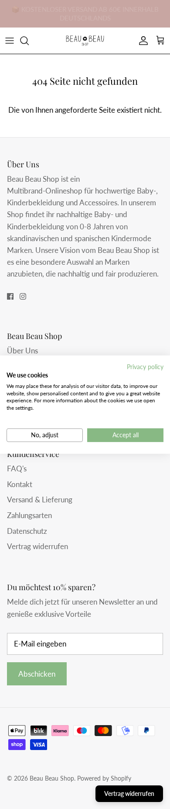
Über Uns (22, 350)
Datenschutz (27, 531)
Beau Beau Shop (52, 778)
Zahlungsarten (29, 515)
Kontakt (19, 484)
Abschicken (36, 673)
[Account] (141, 40)
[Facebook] (10, 296)
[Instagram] (23, 296)
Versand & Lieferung (39, 499)
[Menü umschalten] (9, 40)
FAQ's (17, 468)
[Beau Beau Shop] (85, 40)
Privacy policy (145, 366)
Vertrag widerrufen (37, 546)
